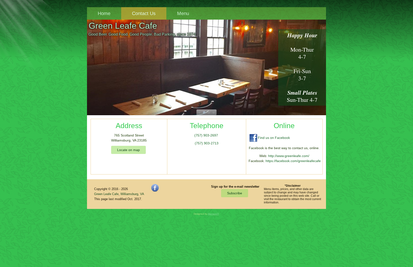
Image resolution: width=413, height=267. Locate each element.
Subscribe (234, 193)
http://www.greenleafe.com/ (288, 156)
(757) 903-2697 (206, 135)
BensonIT (213, 214)
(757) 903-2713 (206, 143)
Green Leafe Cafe (123, 26)
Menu (183, 13)
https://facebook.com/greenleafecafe (293, 161)
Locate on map (128, 150)
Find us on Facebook (274, 138)
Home (104, 13)
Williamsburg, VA (132, 194)
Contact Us (144, 13)
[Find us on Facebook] (155, 190)
